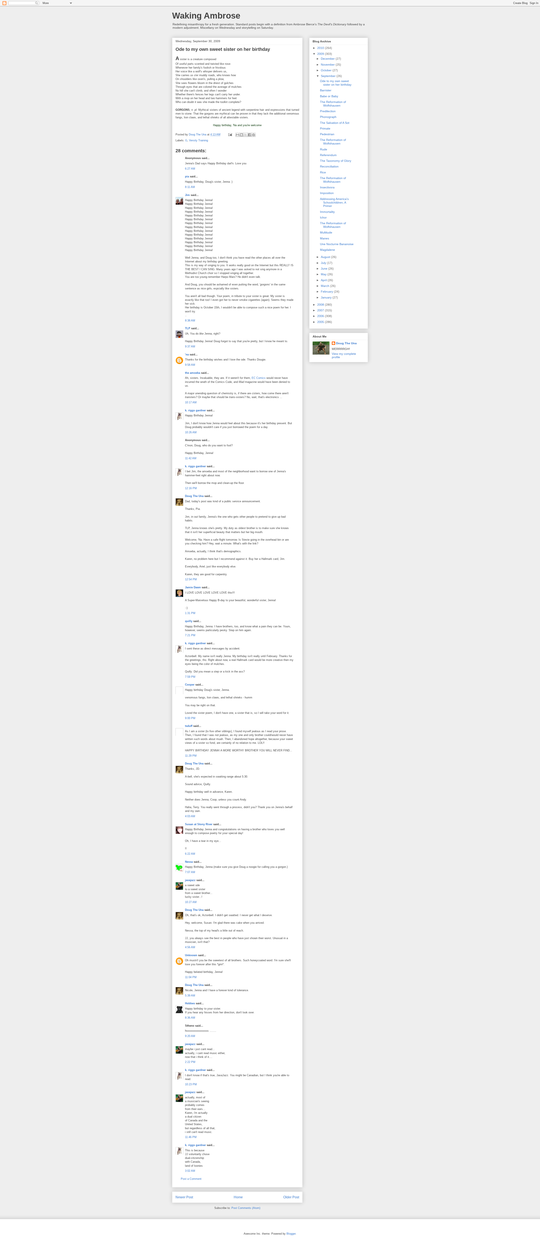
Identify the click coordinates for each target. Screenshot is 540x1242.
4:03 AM (190, 816)
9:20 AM (190, 1036)
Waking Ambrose (206, 15)
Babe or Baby (329, 96)
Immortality (327, 211)
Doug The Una (194, 496)
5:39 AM (190, 995)
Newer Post (184, 1197)
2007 (321, 310)
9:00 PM (190, 718)
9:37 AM (190, 346)
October (326, 70)
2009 (321, 53)
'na (187, 354)
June (324, 268)
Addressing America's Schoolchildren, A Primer (334, 202)
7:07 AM (190, 872)
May (324, 274)
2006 (321, 316)
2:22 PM (190, 1062)
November (328, 64)
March (325, 286)
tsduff (188, 726)
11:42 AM (190, 458)
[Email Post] (230, 134)
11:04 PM (191, 977)
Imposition (327, 193)
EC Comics (259, 377)
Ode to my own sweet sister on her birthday (335, 82)
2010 (321, 48)
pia (187, 176)
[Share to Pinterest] (253, 135)
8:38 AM (190, 320)
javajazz (190, 880)
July (324, 263)
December (328, 58)
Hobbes (190, 1003)
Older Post (291, 1197)
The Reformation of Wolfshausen (333, 103)
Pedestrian (327, 134)
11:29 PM (191, 755)
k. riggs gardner (195, 410)
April (324, 280)
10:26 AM (191, 432)
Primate (325, 128)
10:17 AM (191, 402)
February (327, 291)
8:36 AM (190, 1017)
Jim (187, 195)
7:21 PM (190, 635)
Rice (323, 172)
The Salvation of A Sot (334, 122)
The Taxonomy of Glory (335, 160)
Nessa (189, 861)
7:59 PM (190, 676)
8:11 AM (190, 187)
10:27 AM (191, 902)
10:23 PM (191, 1084)
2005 (321, 322)
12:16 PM (191, 488)
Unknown (191, 955)
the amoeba (192, 372)
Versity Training (198, 140)
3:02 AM (190, 1170)
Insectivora (327, 187)
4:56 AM (190, 947)
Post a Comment (191, 1178)
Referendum (328, 155)
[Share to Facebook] (249, 135)
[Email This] (237, 135)
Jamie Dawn (193, 587)
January (326, 297)
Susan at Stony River (198, 824)
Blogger (291, 1233)
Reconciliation (329, 166)
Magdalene (327, 249)
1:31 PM (190, 613)
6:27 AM (190, 168)
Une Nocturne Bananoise (337, 244)
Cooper (189, 684)
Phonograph (328, 117)
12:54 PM (191, 579)
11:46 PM (191, 1137)
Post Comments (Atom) (245, 1208)
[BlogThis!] (241, 135)
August (326, 257)
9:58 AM (190, 364)
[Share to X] (245, 135)
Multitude (326, 232)
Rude (323, 149)
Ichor (323, 217)
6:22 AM (190, 853)
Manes (324, 238)
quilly (188, 621)
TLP (187, 328)
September (328, 76)
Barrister (325, 90)
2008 (321, 304)
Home (238, 1197)
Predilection (328, 111)
